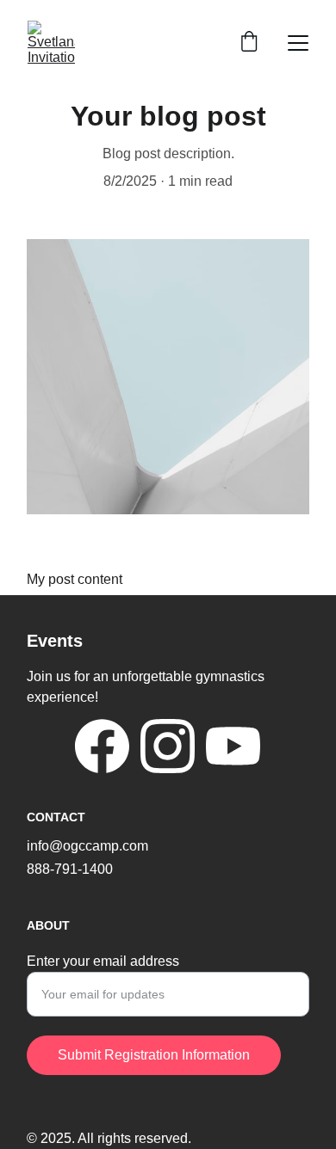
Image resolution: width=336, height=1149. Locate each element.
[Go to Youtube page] (233, 746)
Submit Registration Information (154, 1055)
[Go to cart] (249, 43)
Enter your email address (103, 961)
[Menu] (298, 43)
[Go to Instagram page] (167, 746)
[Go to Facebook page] (102, 746)
